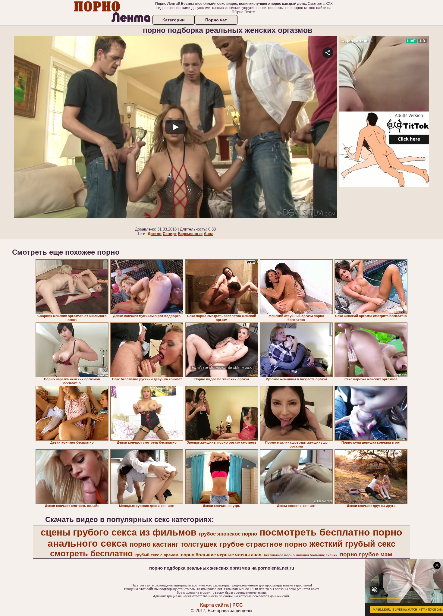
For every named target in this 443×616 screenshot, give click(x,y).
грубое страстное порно (263, 544)
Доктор (155, 233)
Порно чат (216, 19)
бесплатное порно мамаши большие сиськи (301, 555)
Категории (173, 19)
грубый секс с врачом (156, 555)
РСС (237, 605)
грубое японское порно (228, 534)
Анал (208, 233)
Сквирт (170, 233)
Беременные (190, 233)
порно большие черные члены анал (221, 554)
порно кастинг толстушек (173, 544)
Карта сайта (214, 605)
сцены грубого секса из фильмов (118, 532)
